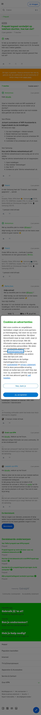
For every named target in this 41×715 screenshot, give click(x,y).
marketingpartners (15, 351)
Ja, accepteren (21, 395)
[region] (20, 357)
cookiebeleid (12, 364)
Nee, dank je (21, 386)
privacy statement (28, 364)
